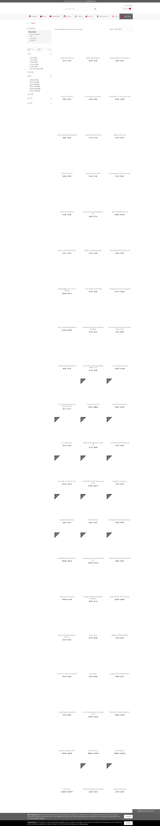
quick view (60, 67)
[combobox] (123, 29)
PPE (31, 36)
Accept (128, 816)
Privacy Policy (84, 824)
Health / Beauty (35, 34)
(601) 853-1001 (91, 1)
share (77, 67)
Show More (30, 72)
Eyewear (32, 40)
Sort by (111, 29)
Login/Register (129, 5)
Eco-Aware (33, 38)
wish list (69, 67)
